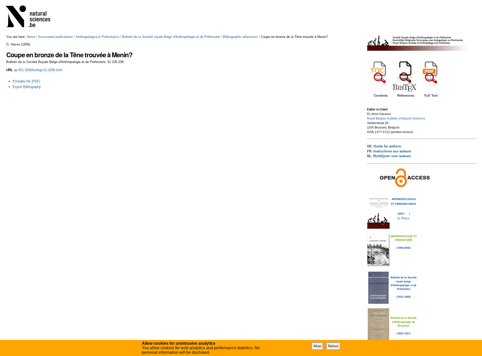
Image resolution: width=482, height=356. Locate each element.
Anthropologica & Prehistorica (97, 37)
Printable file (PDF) (26, 81)
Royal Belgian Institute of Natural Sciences (396, 118)
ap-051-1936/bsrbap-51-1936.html (38, 70)
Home (31, 37)
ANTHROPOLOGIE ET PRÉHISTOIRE (403, 238)
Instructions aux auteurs (392, 151)
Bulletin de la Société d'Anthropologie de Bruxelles (404, 321)
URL (9, 70)
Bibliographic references (240, 37)
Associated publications (55, 37)
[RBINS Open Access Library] (31, 17)
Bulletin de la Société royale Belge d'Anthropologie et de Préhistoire (171, 37)
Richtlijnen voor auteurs (392, 156)
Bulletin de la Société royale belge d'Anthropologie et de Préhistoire (404, 283)
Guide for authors (387, 146)
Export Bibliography (27, 87)
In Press (403, 218)
